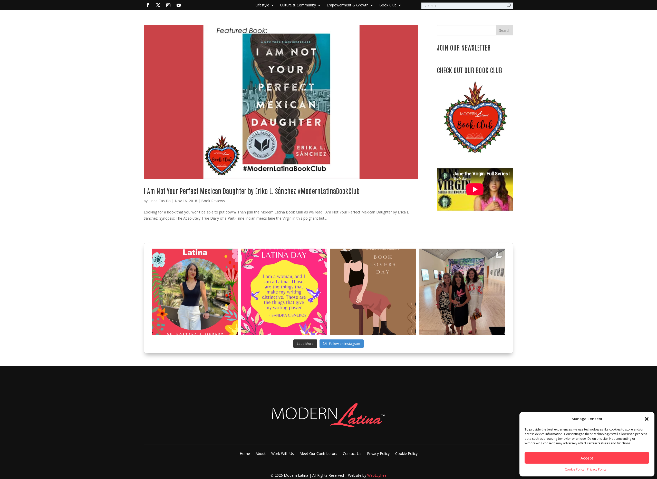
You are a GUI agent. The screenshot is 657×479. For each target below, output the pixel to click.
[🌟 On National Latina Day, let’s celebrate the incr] (195, 292)
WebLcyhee (377, 475)
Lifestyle (262, 5)
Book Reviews (213, 200)
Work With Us (282, 454)
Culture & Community (298, 5)
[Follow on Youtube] (179, 5)
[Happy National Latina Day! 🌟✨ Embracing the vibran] (284, 292)
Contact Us (352, 454)
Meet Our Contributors (318, 454)
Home (245, 454)
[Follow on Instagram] (168, 5)
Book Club (388, 5)
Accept (587, 458)
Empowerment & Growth (348, 5)
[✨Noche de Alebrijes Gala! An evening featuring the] (462, 292)
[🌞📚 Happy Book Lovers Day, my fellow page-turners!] (373, 292)
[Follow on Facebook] (148, 5)
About (261, 454)
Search (504, 30)
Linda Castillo (160, 200)
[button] (646, 419)
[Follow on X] (158, 5)
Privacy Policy (596, 469)
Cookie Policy (574, 469)
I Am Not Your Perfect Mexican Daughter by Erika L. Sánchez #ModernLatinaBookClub (252, 190)
